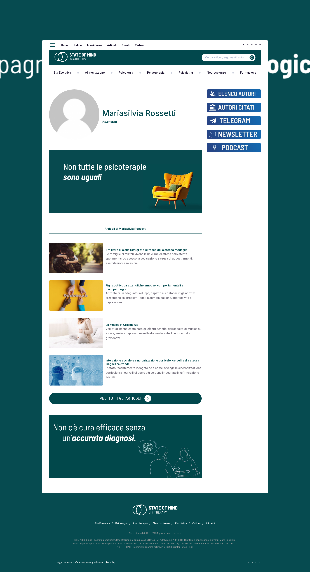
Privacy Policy (93, 562)
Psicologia (126, 72)
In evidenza (94, 45)
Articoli (111, 45)
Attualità (210, 523)
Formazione (248, 72)
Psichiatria (186, 72)
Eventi (126, 45)
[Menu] (52, 45)
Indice (78, 45)
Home (65, 45)
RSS (191, 547)
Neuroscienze (216, 72)
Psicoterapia (156, 72)
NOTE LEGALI (124, 547)
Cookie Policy (109, 562)
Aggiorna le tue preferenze (70, 562)
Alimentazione (95, 72)
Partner (139, 45)
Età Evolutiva (62, 72)
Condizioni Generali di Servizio (149, 547)
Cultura (196, 523)
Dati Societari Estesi (176, 547)
